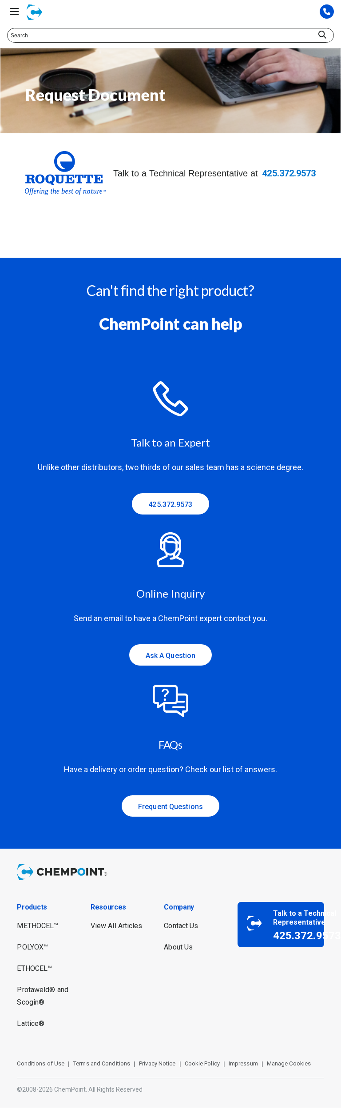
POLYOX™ (32, 947)
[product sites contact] (327, 12)
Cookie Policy (202, 1063)
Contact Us (181, 926)
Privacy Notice (157, 1063)
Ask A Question (170, 655)
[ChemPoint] (64, 881)
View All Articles (117, 926)
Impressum (243, 1063)
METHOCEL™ (37, 926)
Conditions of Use (40, 1063)
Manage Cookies (289, 1063)
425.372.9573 (289, 173)
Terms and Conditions (101, 1063)
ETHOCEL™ (34, 968)
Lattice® (30, 1023)
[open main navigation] (14, 11)
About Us (178, 947)
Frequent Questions (170, 806)
